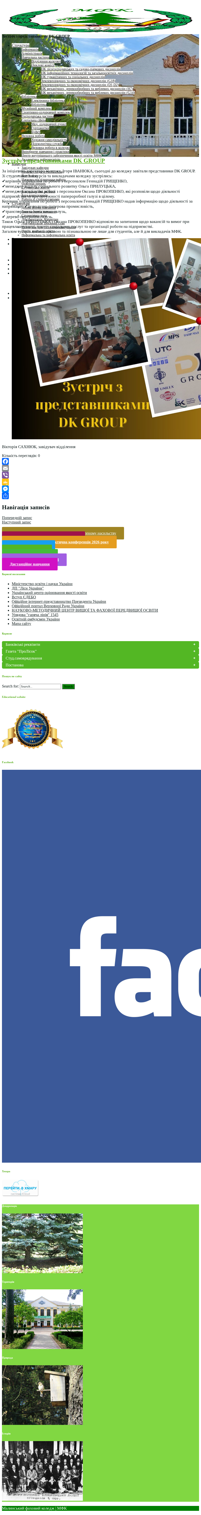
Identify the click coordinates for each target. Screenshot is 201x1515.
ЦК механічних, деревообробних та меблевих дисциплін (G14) (88, 93)
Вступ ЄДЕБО (24, 597)
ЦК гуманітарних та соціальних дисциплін (73, 77)
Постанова (15, 665)
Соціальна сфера (34, 120)
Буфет (35, 132)
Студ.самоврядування (24, 658)
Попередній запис (17, 518)
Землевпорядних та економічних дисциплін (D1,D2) (80, 85)
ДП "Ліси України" (28, 588)
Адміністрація (32, 53)
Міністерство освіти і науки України (42, 584)
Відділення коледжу (46, 61)
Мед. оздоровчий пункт (48, 124)
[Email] (100, 468)
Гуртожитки (40, 128)
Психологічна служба (47, 144)
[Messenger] (100, 488)
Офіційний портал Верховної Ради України (48, 606)
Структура (20, 45)
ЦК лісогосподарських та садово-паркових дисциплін (81, 69)
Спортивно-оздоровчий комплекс (46, 112)
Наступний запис (16, 522)
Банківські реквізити (23, 644)
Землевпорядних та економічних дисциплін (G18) (78, 81)
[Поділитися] (100, 495)
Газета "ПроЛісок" (21, 651)
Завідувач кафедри (35, 168)
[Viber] (100, 475)
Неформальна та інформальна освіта (48, 235)
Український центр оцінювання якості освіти (49, 593)
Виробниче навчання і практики (45, 151)
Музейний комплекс (37, 108)
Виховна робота (33, 136)
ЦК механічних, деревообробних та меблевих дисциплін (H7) (87, 89)
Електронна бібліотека (48, 100)
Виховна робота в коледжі (50, 148)
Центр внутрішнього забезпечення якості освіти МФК (61, 155)
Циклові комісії (42, 65)
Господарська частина (38, 116)
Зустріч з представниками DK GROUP (53, 160)
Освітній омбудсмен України (36, 619)
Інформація (30, 49)
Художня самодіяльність (49, 140)
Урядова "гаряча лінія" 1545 (35, 615)
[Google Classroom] (100, 482)
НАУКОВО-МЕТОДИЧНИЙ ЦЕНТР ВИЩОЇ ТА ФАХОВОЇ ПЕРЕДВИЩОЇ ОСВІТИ (85, 610)
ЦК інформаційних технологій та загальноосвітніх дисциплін (87, 73)
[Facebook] (100, 461)
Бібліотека (29, 96)
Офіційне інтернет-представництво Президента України (59, 601)
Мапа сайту (21, 623)
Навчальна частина (35, 57)
